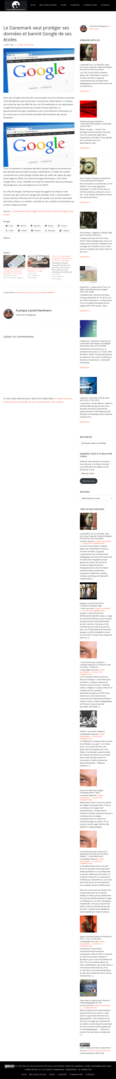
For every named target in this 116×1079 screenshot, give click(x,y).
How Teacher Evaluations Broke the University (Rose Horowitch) (95, 179)
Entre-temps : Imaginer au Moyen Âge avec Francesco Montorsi (96, 233)
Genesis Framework (55, 1069)
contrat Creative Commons (98, 1050)
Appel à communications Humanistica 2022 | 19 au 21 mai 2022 (96, 937)
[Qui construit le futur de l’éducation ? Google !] (38, 261)
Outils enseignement (45, 292)
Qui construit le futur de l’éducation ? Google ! (36, 269)
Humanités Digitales (24, 292)
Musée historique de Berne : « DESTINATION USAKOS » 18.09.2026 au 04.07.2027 (95, 123)
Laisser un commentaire (93, 543)
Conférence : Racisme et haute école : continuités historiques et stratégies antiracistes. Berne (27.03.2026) (95, 343)
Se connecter (85, 1069)
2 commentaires (89, 1008)
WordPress (71, 1069)
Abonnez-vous (88, 481)
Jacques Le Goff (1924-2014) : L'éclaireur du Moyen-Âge (92, 604)
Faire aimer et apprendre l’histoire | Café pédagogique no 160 (95, 1001)
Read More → (85, 91)
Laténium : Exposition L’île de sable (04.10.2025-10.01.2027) (94, 399)
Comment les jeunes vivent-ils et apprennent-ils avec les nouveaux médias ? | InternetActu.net (94, 854)
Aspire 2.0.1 (36, 1069)
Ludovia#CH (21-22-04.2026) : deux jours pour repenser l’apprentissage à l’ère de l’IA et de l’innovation (96, 67)
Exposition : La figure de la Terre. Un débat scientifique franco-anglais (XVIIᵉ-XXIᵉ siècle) (95, 289)
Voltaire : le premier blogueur (92, 731)
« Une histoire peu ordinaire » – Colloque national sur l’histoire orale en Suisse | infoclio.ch (95, 664)
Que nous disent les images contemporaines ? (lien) (91, 791)
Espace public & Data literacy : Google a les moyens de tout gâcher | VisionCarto (14, 270)
